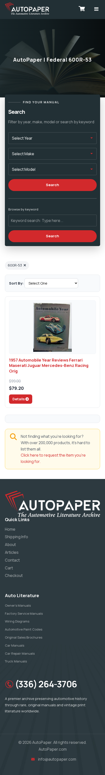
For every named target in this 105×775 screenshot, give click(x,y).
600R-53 (15, 265)
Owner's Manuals (18, 605)
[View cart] (82, 8)
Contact (12, 560)
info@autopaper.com (57, 759)
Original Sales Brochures (23, 637)
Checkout (14, 575)
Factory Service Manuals (24, 613)
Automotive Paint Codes (23, 629)
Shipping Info (16, 536)
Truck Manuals (16, 661)
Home (10, 529)
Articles (12, 552)
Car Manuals (14, 645)
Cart (9, 568)
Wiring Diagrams (17, 621)
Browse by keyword (23, 209)
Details (18, 399)
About (10, 544)
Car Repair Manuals (20, 653)
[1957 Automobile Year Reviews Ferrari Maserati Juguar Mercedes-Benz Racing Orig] (52, 327)
